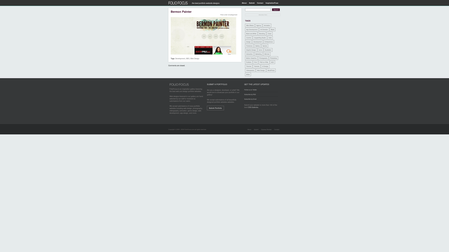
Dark (270, 38)
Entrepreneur (269, 42)
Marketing (258, 54)
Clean (270, 34)
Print (255, 62)
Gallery (257, 46)
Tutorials (256, 66)
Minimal (266, 54)
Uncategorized (232, 15)
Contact (260, 3)
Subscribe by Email (250, 99)
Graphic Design (251, 50)
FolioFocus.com (189, 129)
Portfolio (248, 62)
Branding (262, 34)
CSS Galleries (253, 107)
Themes (248, 66)
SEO (187, 58)
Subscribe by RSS (250, 94)
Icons (260, 50)
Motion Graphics (251, 58)
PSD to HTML (264, 62)
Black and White (251, 34)
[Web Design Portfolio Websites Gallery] (179, 85)
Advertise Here (263, 15)
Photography (263, 58)
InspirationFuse (272, 3)
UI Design (265, 66)
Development (180, 58)
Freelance (249, 46)
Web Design (194, 58)
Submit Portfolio (215, 108)
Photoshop (273, 58)
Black (272, 29)
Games (265, 46)
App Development (252, 29)
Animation (267, 25)
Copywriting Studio (260, 38)
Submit (252, 3)
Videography (250, 70)
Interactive (249, 54)
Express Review (266, 129)
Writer (248, 74)
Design (248, 42)
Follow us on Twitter (250, 90)
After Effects (250, 25)
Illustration (268, 50)
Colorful (248, 38)
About (244, 3)
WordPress (271, 70)
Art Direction (264, 29)
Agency (258, 25)
